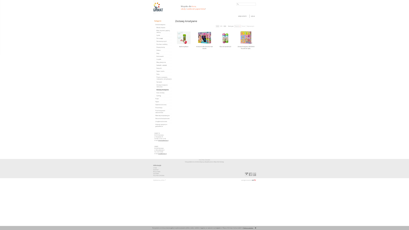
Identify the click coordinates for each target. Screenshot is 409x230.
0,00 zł (253, 16)
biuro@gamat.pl (162, 153)
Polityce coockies (248, 228)
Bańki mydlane (183, 46)
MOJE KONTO (242, 16)
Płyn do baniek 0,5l (225, 46)
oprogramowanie (246, 180)
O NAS (155, 168)
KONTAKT (156, 170)
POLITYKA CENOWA (158, 175)
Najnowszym (250, 26)
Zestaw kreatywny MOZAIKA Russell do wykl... (246, 47)
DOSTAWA (156, 174)
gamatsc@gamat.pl (163, 140)
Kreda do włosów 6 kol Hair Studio (204, 47)
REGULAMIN (156, 172)
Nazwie (237, 26)
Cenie (243, 26)
